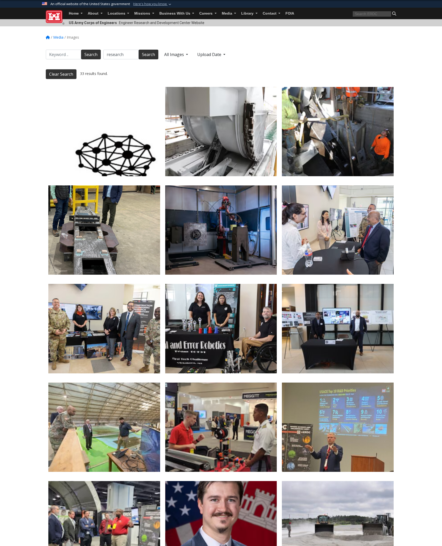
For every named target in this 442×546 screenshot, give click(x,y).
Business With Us (175, 13)
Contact (270, 13)
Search (90, 54)
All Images (174, 54)
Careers (206, 13)
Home (74, 13)
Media (227, 13)
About (94, 13)
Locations (117, 13)
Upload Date (209, 54)
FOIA (289, 13)
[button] (152, 4)
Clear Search (61, 74)
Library (248, 13)
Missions (142, 13)
